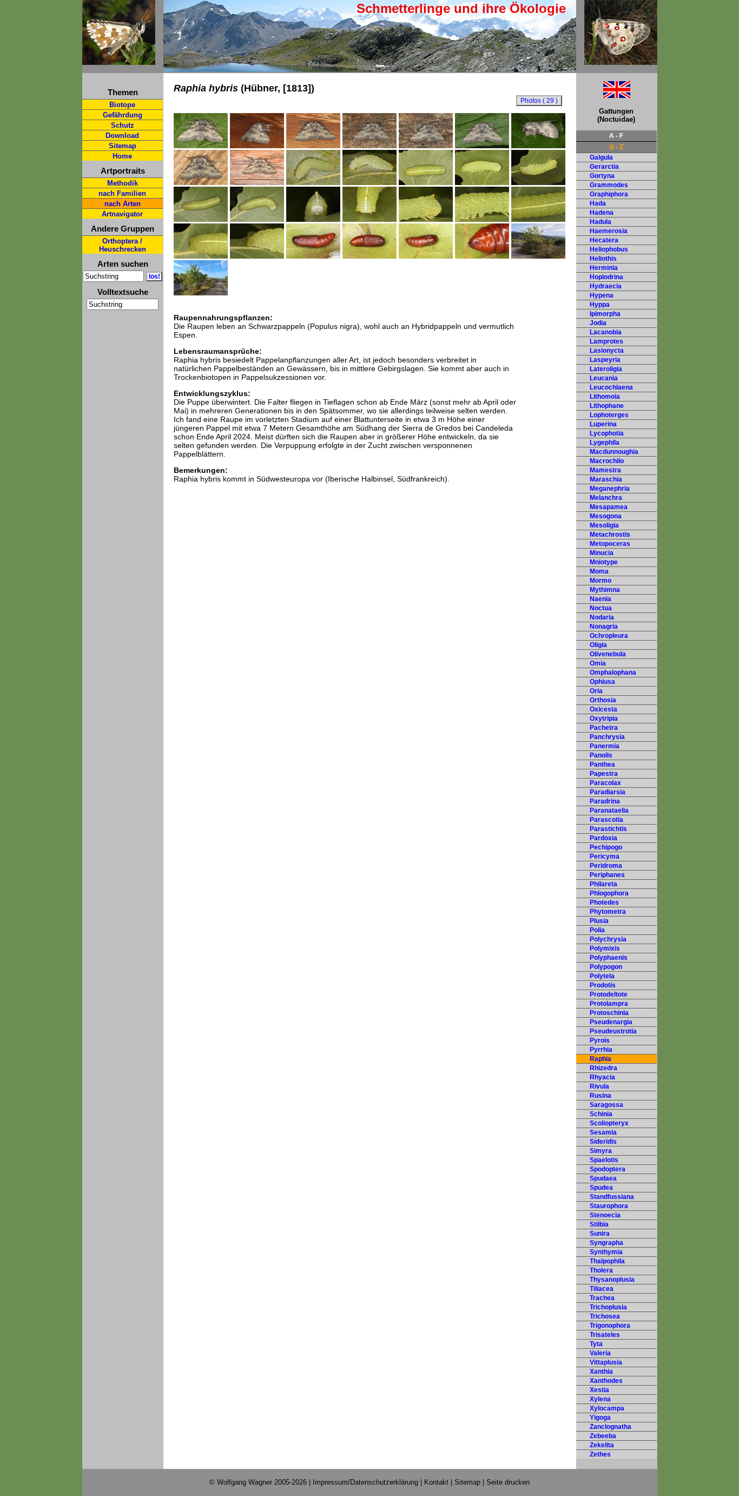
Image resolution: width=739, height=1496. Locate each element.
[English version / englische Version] (603, 95)
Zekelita (602, 1445)
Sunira (600, 1233)
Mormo (600, 580)
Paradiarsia (607, 792)
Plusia (599, 921)
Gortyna (602, 176)
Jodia (598, 323)
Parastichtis (608, 829)
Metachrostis (610, 534)
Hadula (600, 222)
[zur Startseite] (118, 60)
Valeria (600, 1353)
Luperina (603, 424)
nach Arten (122, 204)
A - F (616, 136)
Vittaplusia (606, 1362)
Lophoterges (609, 415)
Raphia (600, 1059)
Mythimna (605, 590)
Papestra (604, 773)
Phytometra (608, 911)
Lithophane (607, 406)
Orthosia (603, 700)
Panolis (601, 755)
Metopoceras (610, 544)
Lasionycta (607, 350)
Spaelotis (604, 1160)
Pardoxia (603, 838)
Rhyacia (602, 1077)
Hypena (601, 295)
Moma (599, 571)
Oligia (598, 645)
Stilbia (599, 1224)
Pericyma (604, 856)
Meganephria (610, 488)
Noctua (601, 608)
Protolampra (609, 1003)
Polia (597, 930)
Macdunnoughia (614, 452)
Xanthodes (606, 1381)
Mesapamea (609, 507)
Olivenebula (608, 654)
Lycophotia (607, 433)
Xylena (600, 1399)
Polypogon (606, 967)
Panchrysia (607, 737)
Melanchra (606, 498)
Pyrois (600, 1040)
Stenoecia (605, 1215)
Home (122, 156)
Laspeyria (605, 360)
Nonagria (604, 626)
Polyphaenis (609, 957)
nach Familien (122, 193)
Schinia (601, 1114)
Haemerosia (609, 231)
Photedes (604, 902)
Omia (598, 663)
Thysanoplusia (612, 1279)
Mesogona (606, 516)
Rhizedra (603, 1068)
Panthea (602, 764)
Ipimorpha (605, 314)
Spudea (601, 1187)
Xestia (599, 1390)
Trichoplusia (608, 1307)
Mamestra (605, 470)
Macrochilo (607, 461)
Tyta (596, 1344)
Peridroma (606, 865)
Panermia (604, 746)
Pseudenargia (611, 1022)
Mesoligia (604, 525)
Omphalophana (613, 672)
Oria (596, 691)
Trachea (602, 1298)
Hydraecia (606, 286)
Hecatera (604, 240)
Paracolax (605, 783)
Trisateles (605, 1335)
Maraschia (606, 479)
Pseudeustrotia (613, 1031)
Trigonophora (610, 1325)
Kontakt (436, 1482)
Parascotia (606, 819)
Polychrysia (608, 939)
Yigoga (600, 1417)
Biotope (122, 105)
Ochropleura (609, 636)
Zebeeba (603, 1436)
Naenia (600, 599)
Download (122, 135)
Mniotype (604, 562)
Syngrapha (606, 1243)
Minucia (601, 553)
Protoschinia (609, 1013)
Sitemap (122, 146)
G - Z (616, 147)
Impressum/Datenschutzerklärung (365, 1482)
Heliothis (603, 258)
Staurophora (609, 1206)
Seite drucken (508, 1482)
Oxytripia (604, 718)
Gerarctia (604, 166)
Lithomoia (605, 396)
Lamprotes (606, 341)
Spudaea (603, 1178)
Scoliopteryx (609, 1123)
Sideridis (603, 1141)
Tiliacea (601, 1289)
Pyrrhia (601, 1049)
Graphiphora (609, 194)
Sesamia (603, 1132)
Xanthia (601, 1371)
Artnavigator (122, 214)
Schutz (122, 125)
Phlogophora (609, 893)
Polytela (602, 976)
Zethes (600, 1454)
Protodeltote (609, 994)
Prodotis (603, 985)
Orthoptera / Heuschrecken (122, 245)
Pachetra (604, 727)
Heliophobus (609, 249)
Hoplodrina (606, 277)
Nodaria (602, 617)
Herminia (604, 268)
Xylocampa (607, 1408)
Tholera (601, 1270)
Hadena (601, 212)
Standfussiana (612, 1197)
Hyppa (600, 304)
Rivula (599, 1086)
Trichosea (605, 1316)
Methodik (122, 183)
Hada (598, 203)
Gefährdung (122, 115)
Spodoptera (607, 1169)
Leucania (604, 378)
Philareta (603, 884)
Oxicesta (603, 709)
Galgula (601, 157)
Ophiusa (602, 682)
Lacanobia (606, 332)
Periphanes (607, 875)
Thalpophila (607, 1261)
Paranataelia (609, 810)
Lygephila (604, 442)
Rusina (600, 1095)
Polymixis (605, 948)
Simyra (601, 1151)
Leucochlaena (611, 387)
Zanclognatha (610, 1427)
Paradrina (605, 801)
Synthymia (606, 1252)
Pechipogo (606, 847)
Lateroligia (606, 369)
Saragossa (606, 1105)
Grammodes (609, 185)
